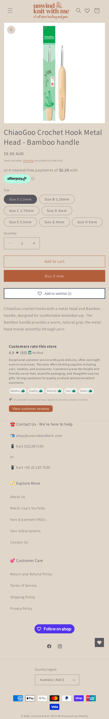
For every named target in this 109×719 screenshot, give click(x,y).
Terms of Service (23, 585)
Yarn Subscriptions (25, 531)
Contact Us (19, 542)
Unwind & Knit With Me (46, 716)
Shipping (28, 160)
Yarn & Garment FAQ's (28, 519)
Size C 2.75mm (21, 210)
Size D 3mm (57, 210)
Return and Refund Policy (31, 574)
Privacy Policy (21, 608)
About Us (17, 496)
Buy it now (54, 276)
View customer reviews (30, 409)
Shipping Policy (22, 597)
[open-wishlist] (99, 642)
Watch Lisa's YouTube (27, 508)
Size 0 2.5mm (20, 199)
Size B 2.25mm (57, 199)
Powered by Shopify (75, 716)
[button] (10, 10)
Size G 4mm (55, 222)
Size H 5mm (87, 222)
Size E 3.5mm (20, 222)
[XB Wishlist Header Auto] (87, 10)
